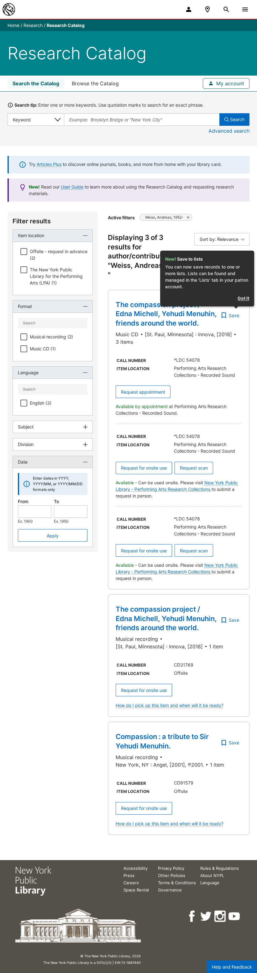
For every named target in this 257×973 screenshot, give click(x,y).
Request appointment (143, 392)
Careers (131, 882)
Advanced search (228, 130)
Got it (243, 298)
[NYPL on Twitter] (206, 916)
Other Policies (171, 875)
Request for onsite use (144, 468)
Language (209, 882)
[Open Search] (226, 9)
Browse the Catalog (95, 83)
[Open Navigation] (245, 9)
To (56, 501)
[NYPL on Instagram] (220, 916)
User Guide (72, 186)
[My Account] (188, 9)
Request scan (194, 468)
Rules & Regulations (219, 868)
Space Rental (136, 889)
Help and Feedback (232, 967)
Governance (170, 889)
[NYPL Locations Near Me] (207, 9)
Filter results (32, 221)
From (23, 501)
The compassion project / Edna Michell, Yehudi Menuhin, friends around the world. (166, 313)
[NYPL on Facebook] (192, 916)
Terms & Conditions (177, 882)
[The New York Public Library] (9, 9)
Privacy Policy (171, 868)
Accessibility (135, 868)
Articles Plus (49, 164)
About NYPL (212, 875)
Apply (53, 535)
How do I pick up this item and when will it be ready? (169, 705)
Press (128, 875)
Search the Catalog (36, 83)
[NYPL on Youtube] (234, 916)
